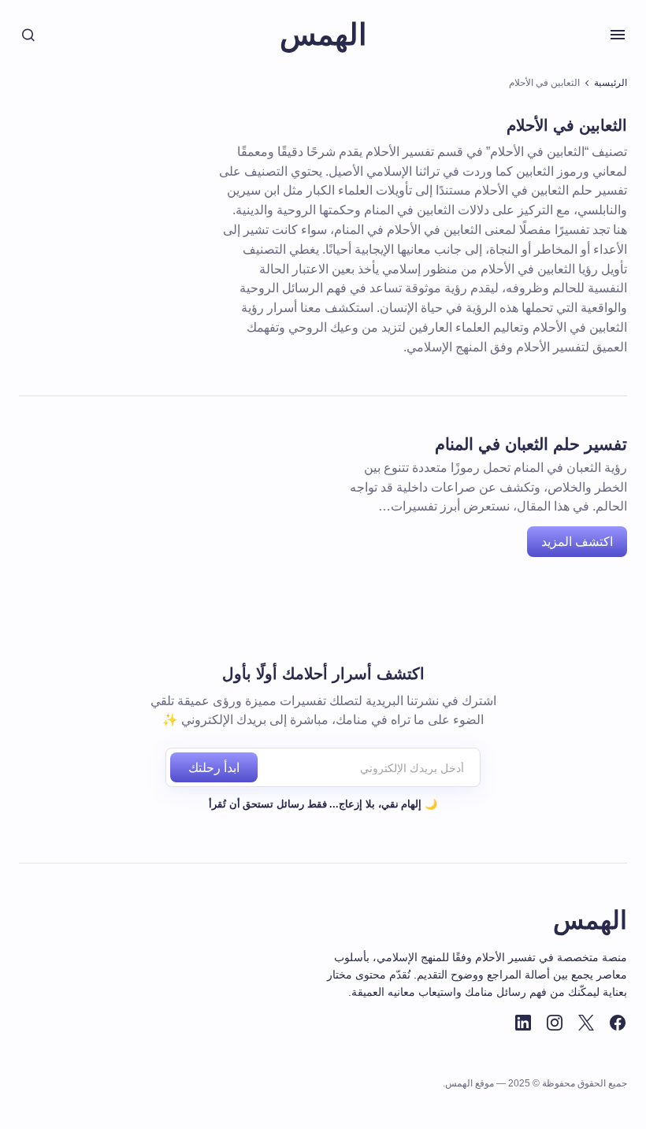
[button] (617, 34)
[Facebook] (617, 1022)
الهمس (323, 34)
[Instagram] (554, 1022)
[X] (586, 1022)
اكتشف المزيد (577, 541)
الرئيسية (610, 82)
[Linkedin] (523, 1022)
